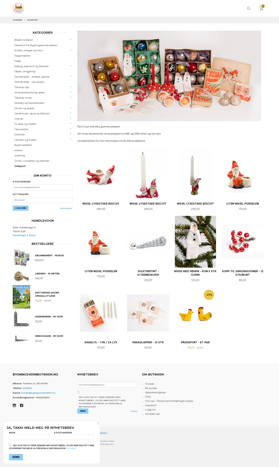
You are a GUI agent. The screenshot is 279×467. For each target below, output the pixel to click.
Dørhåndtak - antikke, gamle (32, 76)
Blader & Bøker (23, 39)
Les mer (134, 411)
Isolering (19, 155)
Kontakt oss (152, 413)
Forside (149, 383)
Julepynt (20, 166)
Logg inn (150, 409)
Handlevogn (19, 235)
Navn (12, 432)
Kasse (32, 235)
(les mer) (71, 448)
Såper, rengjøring (24, 71)
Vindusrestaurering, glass (29, 92)
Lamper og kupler (25, 139)
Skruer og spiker (24, 108)
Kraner (18, 150)
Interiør (18, 118)
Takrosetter (21, 129)
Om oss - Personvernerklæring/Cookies (169, 400)
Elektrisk (19, 134)
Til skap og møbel (25, 123)
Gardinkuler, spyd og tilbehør (32, 113)
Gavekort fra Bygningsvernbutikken (36, 45)
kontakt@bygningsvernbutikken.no (38, 392)
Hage (17, 60)
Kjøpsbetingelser (155, 392)
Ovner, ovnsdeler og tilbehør (31, 160)
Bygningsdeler (23, 145)
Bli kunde (151, 388)
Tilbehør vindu (23, 97)
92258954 (27, 388)
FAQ (148, 396)
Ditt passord (21, 194)
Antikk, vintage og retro (28, 50)
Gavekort (150, 405)
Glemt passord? (66, 208)
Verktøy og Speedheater (29, 102)
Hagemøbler (22, 55)
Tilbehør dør (21, 87)
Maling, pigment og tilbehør (31, 66)
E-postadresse (22, 181)
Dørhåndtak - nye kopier (29, 81)
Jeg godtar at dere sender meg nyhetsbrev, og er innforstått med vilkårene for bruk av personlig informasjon (102, 402)
